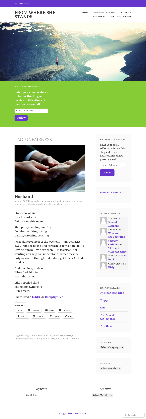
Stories (97, 16)
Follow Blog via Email (28, 86)
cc (61, 297)
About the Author (104, 12)
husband (66, 201)
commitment (54, 201)
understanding (45, 204)
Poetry (124, 12)
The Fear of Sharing (112, 292)
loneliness (58, 335)
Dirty (111, 267)
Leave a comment (71, 338)
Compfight (52, 297)
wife (67, 204)
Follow (21, 117)
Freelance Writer (120, 16)
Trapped (105, 300)
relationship (31, 204)
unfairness (59, 204)
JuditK (36, 297)
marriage (19, 204)
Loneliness (76, 201)
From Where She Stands (35, 14)
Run (102, 307)
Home (85, 12)
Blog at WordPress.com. (73, 413)
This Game (106, 326)
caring (43, 201)
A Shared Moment (114, 222)
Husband (24, 196)
